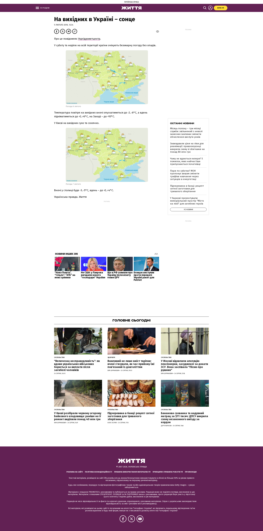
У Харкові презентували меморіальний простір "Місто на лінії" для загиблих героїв (187, 201)
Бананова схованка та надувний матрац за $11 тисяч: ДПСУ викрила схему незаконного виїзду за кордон (184, 418)
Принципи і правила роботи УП (168, 472)
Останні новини (182, 123)
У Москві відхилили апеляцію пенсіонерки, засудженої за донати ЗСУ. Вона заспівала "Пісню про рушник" (184, 365)
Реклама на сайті (74, 472)
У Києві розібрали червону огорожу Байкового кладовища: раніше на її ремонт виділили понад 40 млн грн (77, 416)
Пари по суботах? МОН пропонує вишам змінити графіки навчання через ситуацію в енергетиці (184, 175)
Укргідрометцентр (89, 38)
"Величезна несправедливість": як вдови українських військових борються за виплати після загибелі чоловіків (77, 365)
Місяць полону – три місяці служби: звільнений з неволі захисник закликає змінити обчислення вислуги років (186, 132)
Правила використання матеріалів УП (132, 472)
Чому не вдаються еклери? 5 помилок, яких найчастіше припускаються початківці (186, 161)
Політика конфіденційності (98, 472)
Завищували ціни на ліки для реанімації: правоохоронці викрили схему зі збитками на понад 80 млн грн (187, 147)
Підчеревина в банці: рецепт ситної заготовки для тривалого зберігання (187, 188)
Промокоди (191, 472)
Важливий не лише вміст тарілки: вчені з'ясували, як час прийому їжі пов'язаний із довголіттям (131, 364)
